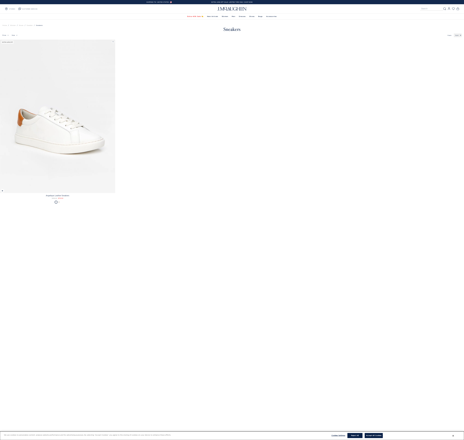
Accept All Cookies (373, 435)
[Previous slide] (2, 111)
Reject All (355, 435)
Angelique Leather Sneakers (57, 195)
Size (13, 35)
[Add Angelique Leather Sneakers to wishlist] (113, 41)
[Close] (453, 436)
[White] (56, 202)
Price (4, 35)
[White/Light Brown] (59, 202)
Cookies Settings (338, 435)
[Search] (444, 8)
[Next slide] (113, 111)
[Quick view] (2, 191)
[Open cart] (457, 8)
